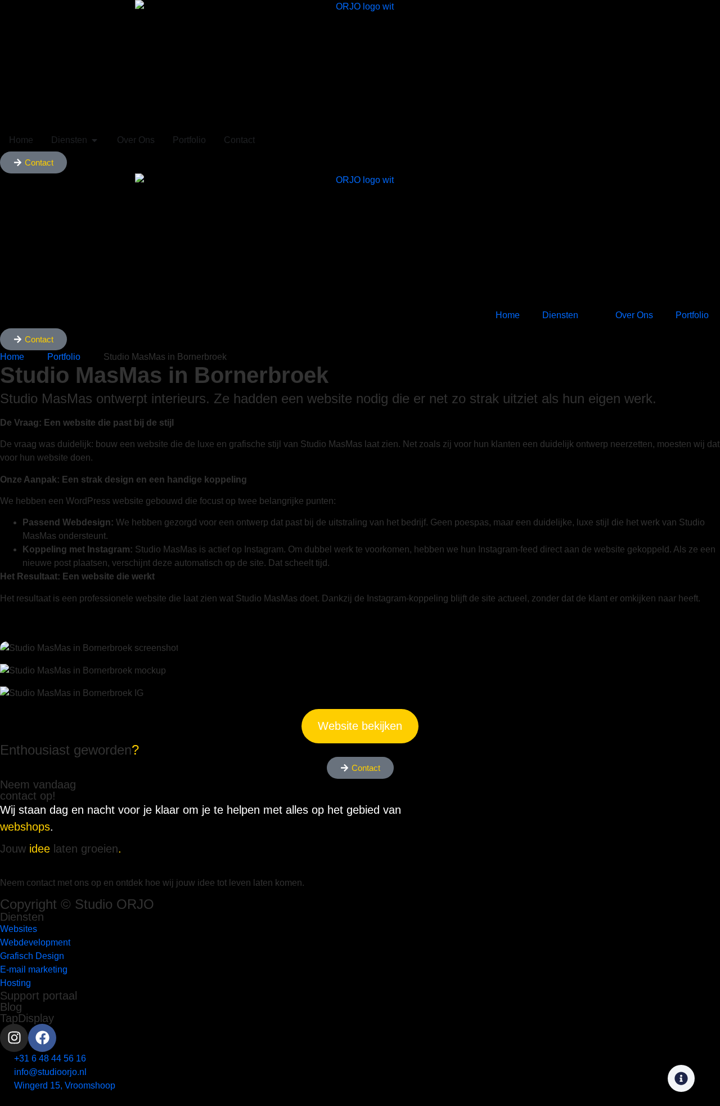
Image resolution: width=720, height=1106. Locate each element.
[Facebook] (42, 1038)
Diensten (560, 315)
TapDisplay (27, 1018)
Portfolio (692, 315)
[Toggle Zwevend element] (681, 1078)
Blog (11, 1007)
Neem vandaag (38, 790)
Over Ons (634, 315)
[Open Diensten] (94, 140)
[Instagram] (14, 1038)
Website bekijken (360, 726)
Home (508, 315)
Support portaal (38, 995)
